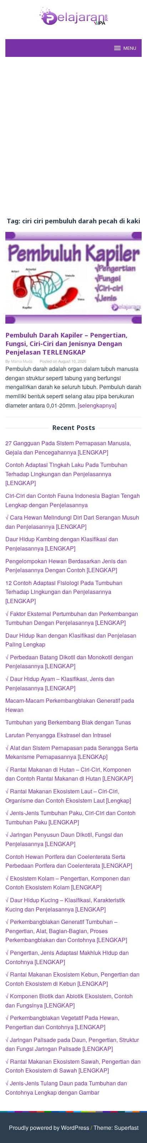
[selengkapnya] (97, 405)
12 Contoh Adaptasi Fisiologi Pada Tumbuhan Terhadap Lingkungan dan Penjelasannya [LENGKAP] (63, 592)
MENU (129, 48)
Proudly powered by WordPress (49, 1127)
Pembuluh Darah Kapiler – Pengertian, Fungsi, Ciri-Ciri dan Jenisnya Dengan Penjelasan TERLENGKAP (66, 343)
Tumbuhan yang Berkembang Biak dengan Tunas (68, 722)
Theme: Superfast (115, 1127)
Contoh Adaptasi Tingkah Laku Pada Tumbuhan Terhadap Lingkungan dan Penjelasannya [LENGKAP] (66, 474)
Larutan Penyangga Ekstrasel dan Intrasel (58, 735)
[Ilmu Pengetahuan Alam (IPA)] (73, 15)
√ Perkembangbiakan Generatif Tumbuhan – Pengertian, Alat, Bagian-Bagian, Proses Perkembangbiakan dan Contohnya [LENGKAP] (66, 931)
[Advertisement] (73, 137)
